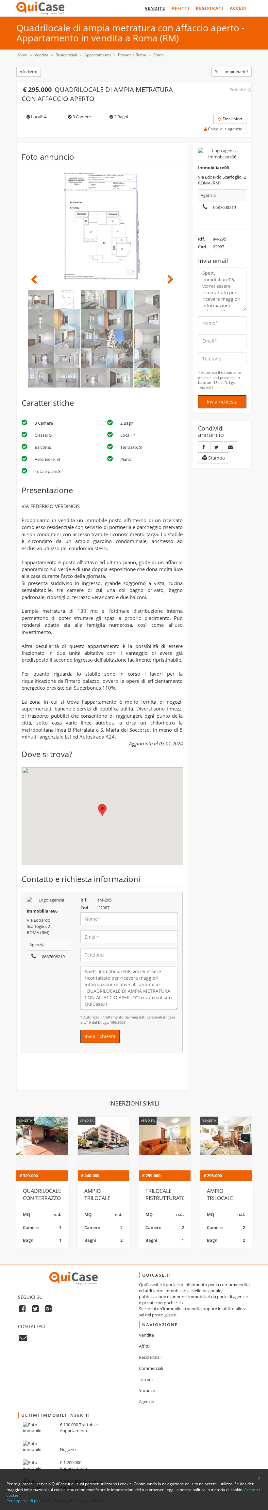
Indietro (29, 71)
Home (21, 55)
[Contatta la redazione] (23, 1337)
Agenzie (146, 1401)
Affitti (180, 8)
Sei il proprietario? (231, 71)
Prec (37, 279)
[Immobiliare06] (49, 900)
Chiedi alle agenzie (224, 129)
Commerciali (151, 1368)
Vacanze (147, 1390)
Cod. (85, 908)
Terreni (146, 1379)
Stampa (216, 458)
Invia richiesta (100, 1036)
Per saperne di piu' (24, 1500)
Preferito (238, 90)
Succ (166, 279)
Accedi (238, 8)
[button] (102, 810)
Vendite (155, 8)
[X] (259, 1478)
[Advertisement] (102, 1074)
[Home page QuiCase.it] (40, 8)
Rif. (84, 900)
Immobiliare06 (42, 911)
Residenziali (150, 1357)
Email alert (232, 119)
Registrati (209, 8)
